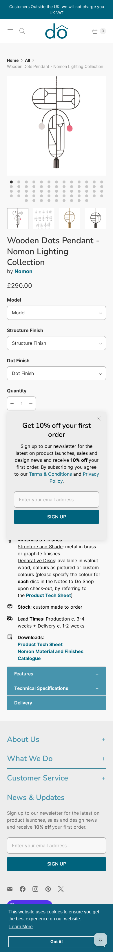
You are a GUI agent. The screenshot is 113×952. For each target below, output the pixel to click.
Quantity (16, 391)
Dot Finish (18, 360)
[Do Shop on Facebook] (26, 889)
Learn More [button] (21, 926)
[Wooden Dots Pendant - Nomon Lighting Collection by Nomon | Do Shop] (56, 126)
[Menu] (10, 31)
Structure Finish (25, 330)
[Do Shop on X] (64, 889)
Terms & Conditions (50, 474)
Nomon (23, 271)
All (27, 60)
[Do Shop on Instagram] (38, 889)
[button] (56, 674)
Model (14, 300)
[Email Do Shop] (13, 889)
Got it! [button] (56, 941)
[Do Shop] (56, 31)
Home (13, 60)
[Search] (22, 31)
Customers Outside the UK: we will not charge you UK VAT (56, 9)
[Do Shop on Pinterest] (51, 889)
